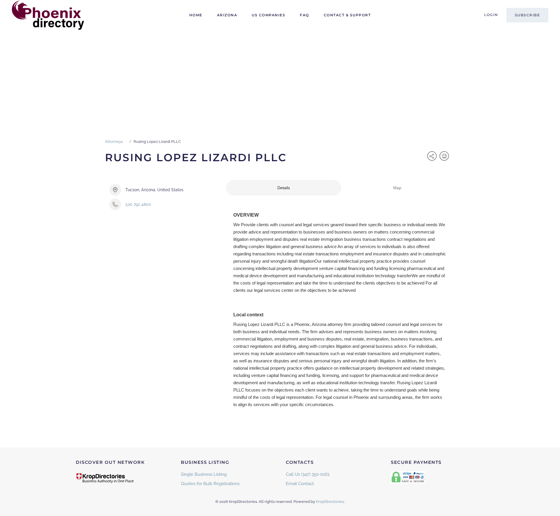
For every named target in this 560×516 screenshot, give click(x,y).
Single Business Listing (204, 474)
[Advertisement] (280, 74)
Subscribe (527, 15)
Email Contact (300, 483)
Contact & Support (347, 15)
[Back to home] (48, 15)
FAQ (304, 15)
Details (283, 187)
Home (195, 15)
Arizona (227, 15)
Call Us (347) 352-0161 (308, 474)
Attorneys (114, 141)
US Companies (268, 15)
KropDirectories (330, 501)
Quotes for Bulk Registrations (210, 483)
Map (397, 187)
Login (491, 15)
